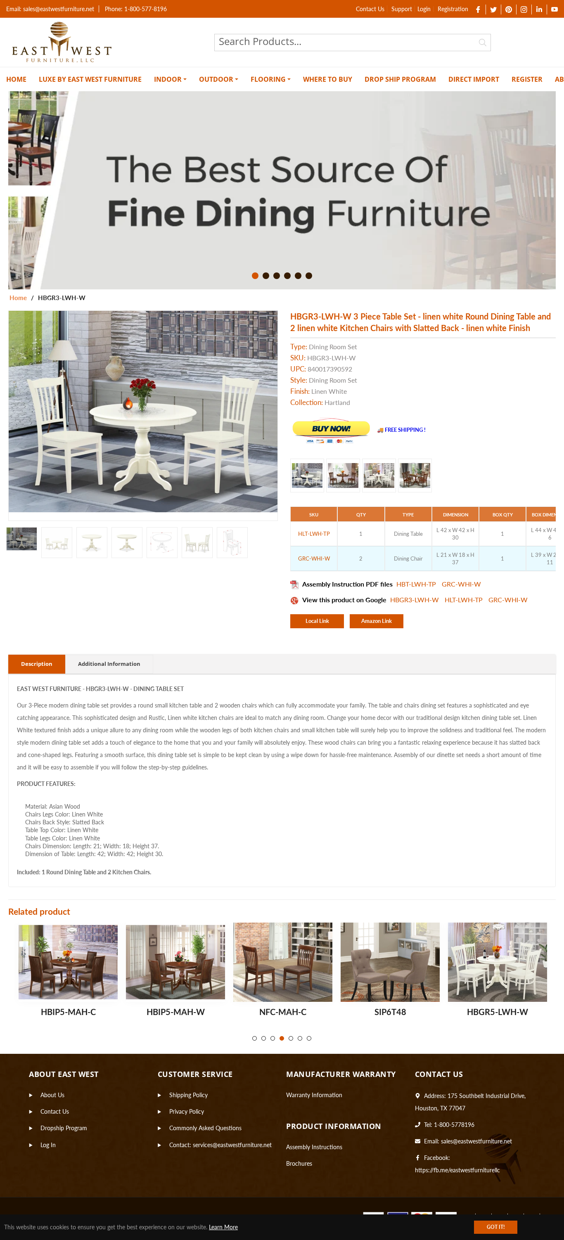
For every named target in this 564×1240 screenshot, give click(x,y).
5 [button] (298, 275)
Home (18, 297)
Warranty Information (314, 1094)
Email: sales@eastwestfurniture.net (50, 8)
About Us (52, 1094)
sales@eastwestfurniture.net (476, 1141)
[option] (282, 190)
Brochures (299, 1163)
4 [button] (287, 275)
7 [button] (309, 1038)
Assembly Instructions (314, 1146)
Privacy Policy (186, 1111)
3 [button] (276, 275)
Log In (48, 1144)
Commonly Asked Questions (205, 1127)
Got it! (496, 1227)
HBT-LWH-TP (417, 584)
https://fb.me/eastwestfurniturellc (457, 1170)
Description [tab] (36, 663)
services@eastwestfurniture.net (232, 1144)
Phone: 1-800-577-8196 (136, 8)
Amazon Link (376, 621)
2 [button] (266, 275)
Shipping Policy (188, 1094)
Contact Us (370, 8)
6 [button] (309, 275)
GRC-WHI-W (461, 584)
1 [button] (255, 275)
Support (401, 8)
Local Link (317, 621)
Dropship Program (63, 1127)
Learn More (223, 1227)
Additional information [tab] (109, 663)
